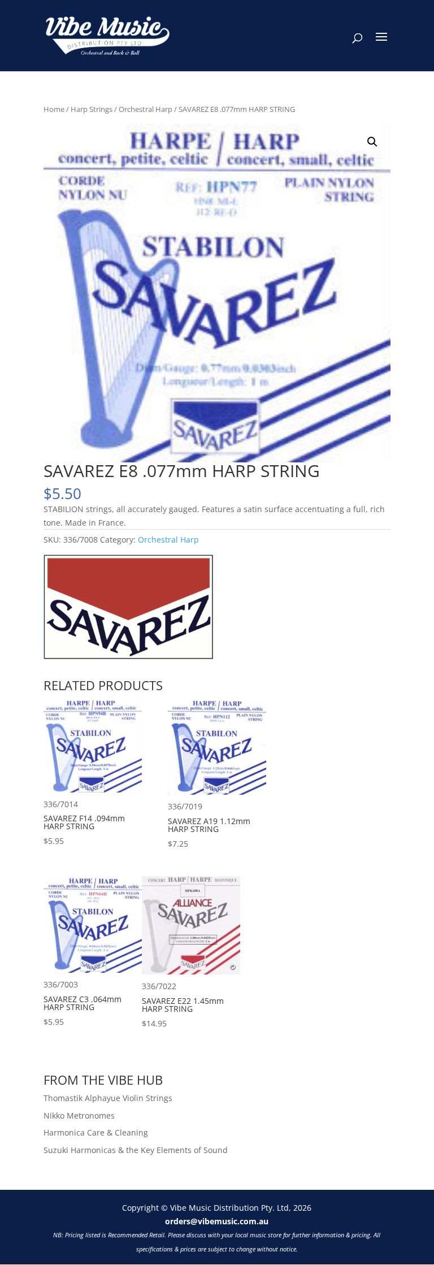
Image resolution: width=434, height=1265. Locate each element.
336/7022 (183, 1005)
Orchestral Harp (145, 109)
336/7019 (209, 825)
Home (54, 109)
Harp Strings (91, 109)
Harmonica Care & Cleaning (96, 1132)
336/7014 (84, 823)
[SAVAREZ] (128, 608)
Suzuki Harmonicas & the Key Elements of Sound (136, 1150)
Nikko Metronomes (79, 1115)
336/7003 (82, 1003)
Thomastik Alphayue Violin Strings (108, 1098)
